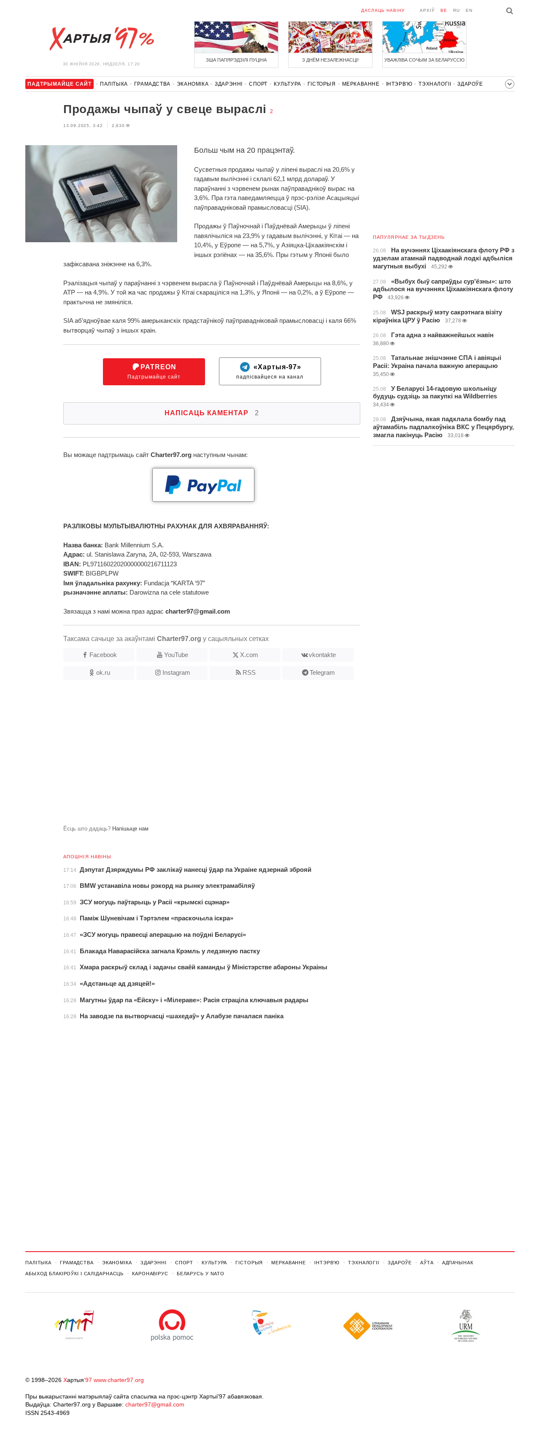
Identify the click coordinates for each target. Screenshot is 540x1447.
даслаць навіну (383, 10)
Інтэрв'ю (399, 84)
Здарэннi (229, 84)
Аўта (427, 1262)
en (469, 10)
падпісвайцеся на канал (269, 371)
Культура (287, 84)
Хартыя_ (101, 39)
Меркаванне (361, 84)
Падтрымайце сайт (154, 371)
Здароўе (470, 84)
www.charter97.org (119, 1380)
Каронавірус (150, 1273)
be (443, 10)
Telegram (322, 672)
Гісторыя (322, 84)
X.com (249, 654)
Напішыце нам (130, 828)
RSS (249, 672)
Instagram (176, 672)
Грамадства (152, 84)
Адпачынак (457, 1262)
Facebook (103, 654)
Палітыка (114, 84)
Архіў (427, 10)
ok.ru (103, 672)
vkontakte (322, 654)
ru (456, 10)
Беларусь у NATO (200, 1273)
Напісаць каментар (212, 413)
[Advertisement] (192, 756)
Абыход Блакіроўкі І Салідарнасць (74, 1273)
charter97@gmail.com (154, 1404)
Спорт (258, 84)
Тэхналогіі (434, 84)
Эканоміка (192, 84)
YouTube (176, 654)
